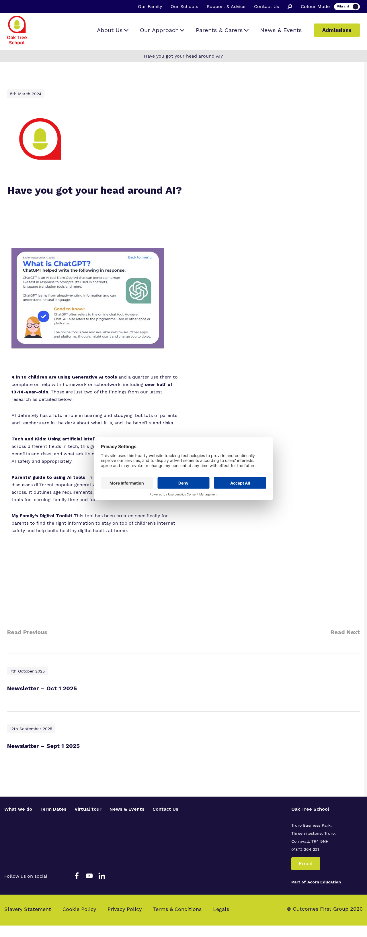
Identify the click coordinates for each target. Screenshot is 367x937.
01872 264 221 (305, 849)
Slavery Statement (27, 909)
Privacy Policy (125, 909)
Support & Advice (226, 6)
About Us (110, 30)
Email (306, 863)
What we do (18, 809)
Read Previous (27, 632)
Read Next (345, 632)
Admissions (337, 30)
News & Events (281, 30)
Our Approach (159, 30)
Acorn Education (324, 882)
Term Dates (53, 809)
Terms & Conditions (177, 909)
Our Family (150, 6)
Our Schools (184, 6)
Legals (221, 909)
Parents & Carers (219, 30)
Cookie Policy (79, 909)
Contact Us (266, 6)
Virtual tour (88, 809)
